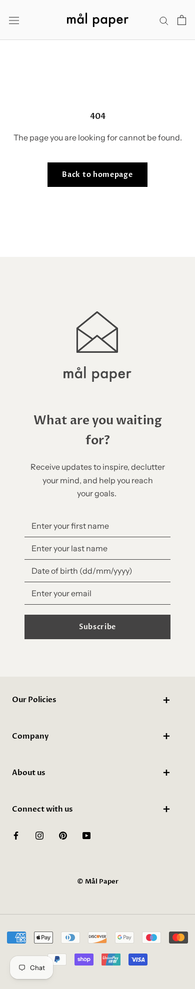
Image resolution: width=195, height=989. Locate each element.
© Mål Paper (97, 881)
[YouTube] (86, 834)
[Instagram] (40, 834)
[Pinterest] (63, 834)
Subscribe (97, 627)
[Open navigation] (14, 20)
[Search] (164, 19)
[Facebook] (16, 834)
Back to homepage (97, 174)
